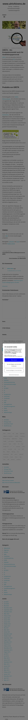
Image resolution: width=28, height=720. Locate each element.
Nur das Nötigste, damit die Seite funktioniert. (14, 365)
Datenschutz (11, 374)
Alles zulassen (14, 360)
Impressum (17, 374)
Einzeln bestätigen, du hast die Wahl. (14, 370)
